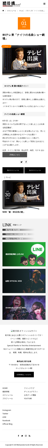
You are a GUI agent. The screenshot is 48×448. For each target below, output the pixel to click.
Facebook (6, 420)
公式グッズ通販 (30, 395)
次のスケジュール (35, 170)
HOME (5, 388)
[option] (24, 61)
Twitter (5, 413)
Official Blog (7, 424)
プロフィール (7, 398)
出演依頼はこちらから (24, 374)
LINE (4, 417)
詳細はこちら (15, 154)
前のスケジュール (13, 170)
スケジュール (7, 395)
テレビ (6, 46)
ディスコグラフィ (31, 391)
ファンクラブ (29, 388)
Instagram (6, 410)
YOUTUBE (28, 398)
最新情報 (5, 391)
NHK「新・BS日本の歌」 (13, 212)
